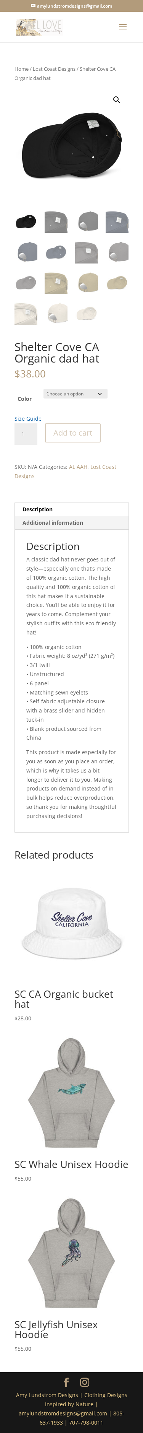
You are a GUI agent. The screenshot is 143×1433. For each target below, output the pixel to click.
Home (21, 68)
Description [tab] (37, 509)
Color (25, 398)
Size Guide (28, 418)
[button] (117, 100)
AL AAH (78, 466)
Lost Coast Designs (54, 68)
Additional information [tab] (52, 522)
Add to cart (72, 433)
